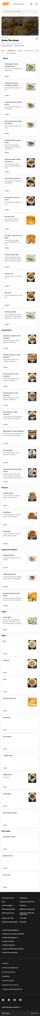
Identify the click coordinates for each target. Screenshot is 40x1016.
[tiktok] (21, 1002)
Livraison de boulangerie (10, 930)
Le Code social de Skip (8, 972)
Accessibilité (6, 976)
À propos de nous (8, 898)
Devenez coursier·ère (27, 902)
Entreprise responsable (9, 922)
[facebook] (9, 1002)
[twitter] (3, 1002)
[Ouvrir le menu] (36, 4)
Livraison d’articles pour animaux (13, 949)
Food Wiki (23, 918)
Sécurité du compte (8, 980)
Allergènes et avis (19, 45)
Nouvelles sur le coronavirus (10, 985)
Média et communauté (27, 909)
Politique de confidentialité (10, 968)
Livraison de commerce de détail (13, 934)
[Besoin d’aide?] (31, 4)
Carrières (23, 905)
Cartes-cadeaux (7, 905)
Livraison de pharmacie (9, 952)
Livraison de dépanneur (10, 938)
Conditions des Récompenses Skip (12, 989)
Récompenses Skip (8, 909)
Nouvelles (23, 922)
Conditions (5, 963)
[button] (3, 50)
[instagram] (15, 1002)
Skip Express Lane (8, 913)
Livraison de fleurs (8, 941)
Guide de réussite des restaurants (27, 913)
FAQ (3, 902)
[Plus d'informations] (37, 38)
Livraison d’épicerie (8, 945)
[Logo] (6, 4)
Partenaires (23, 898)
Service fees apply (6, 45)
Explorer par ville (7, 918)
